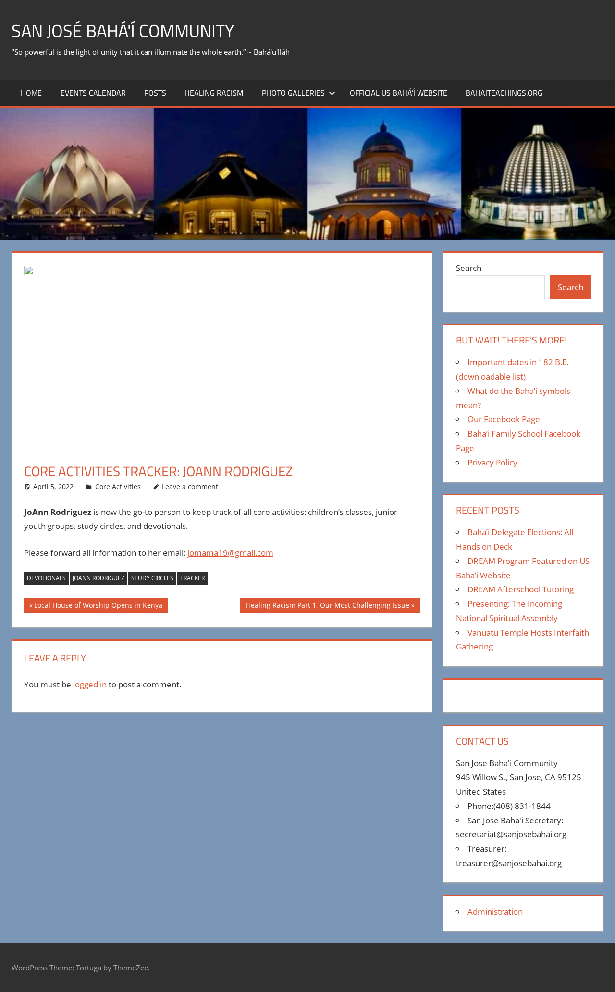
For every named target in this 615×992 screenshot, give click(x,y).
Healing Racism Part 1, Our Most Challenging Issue (327, 606)
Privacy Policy (492, 462)
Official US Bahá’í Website (398, 92)
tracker (192, 578)
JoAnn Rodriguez (98, 578)
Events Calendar (93, 92)
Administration (495, 911)
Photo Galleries (293, 92)
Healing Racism (213, 92)
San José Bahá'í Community (123, 30)
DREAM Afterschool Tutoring (520, 589)
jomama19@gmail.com (230, 552)
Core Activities (118, 486)
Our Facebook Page (503, 419)
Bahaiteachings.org (504, 92)
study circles (152, 578)
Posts (155, 92)
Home (31, 92)
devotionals (46, 578)
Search (468, 267)
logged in (90, 684)
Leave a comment (190, 486)
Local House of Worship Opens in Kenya (98, 606)
